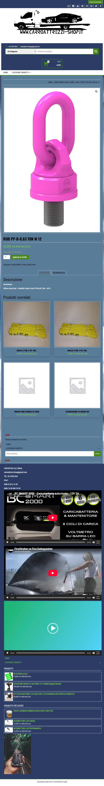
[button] (52, 628)
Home (50, 82)
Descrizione (44, 273)
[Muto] (93, 542)
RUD (77, 82)
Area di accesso (95, 2)
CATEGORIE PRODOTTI (20, 72)
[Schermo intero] (98, 542)
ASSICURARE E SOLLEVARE (64, 82)
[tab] (44, 272)
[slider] (50, 653)
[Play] (7, 542)
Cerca (97, 454)
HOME (5, 72)
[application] (53, 517)
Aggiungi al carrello (20, 257)
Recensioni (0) (59, 273)
